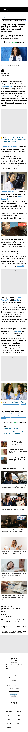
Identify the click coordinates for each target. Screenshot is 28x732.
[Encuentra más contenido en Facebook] (2, 42)
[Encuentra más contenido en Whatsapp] (9, 42)
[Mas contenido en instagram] (16, 703)
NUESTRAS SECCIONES (14, 708)
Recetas (19, 723)
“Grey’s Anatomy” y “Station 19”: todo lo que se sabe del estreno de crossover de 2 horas (13, 417)
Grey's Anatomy (7, 428)
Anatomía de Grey (9, 431)
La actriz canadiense (8, 192)
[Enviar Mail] (2, 73)
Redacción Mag (8, 73)
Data (19, 715)
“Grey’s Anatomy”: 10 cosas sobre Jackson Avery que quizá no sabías (13, 414)
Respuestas (9, 711)
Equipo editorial (14, 662)
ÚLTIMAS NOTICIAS (7, 606)
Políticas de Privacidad (14, 688)
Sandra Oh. (20, 266)
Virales (9, 723)
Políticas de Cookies (14, 691)
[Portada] (14, 661)
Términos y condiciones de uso (14, 685)
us (9, 715)
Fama (9, 719)
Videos (19, 711)
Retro (19, 719)
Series (25, 431)
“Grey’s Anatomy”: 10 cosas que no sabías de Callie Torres (13, 415)
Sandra (16, 300)
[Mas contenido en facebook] (11, 703)
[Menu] (2, 9)
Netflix (6, 433)
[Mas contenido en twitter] (14, 703)
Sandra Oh (18, 331)
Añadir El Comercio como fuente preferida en (14, 20)
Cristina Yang (19, 431)
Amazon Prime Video (14, 433)
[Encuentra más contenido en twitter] (6, 42)
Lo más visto (6, 439)
